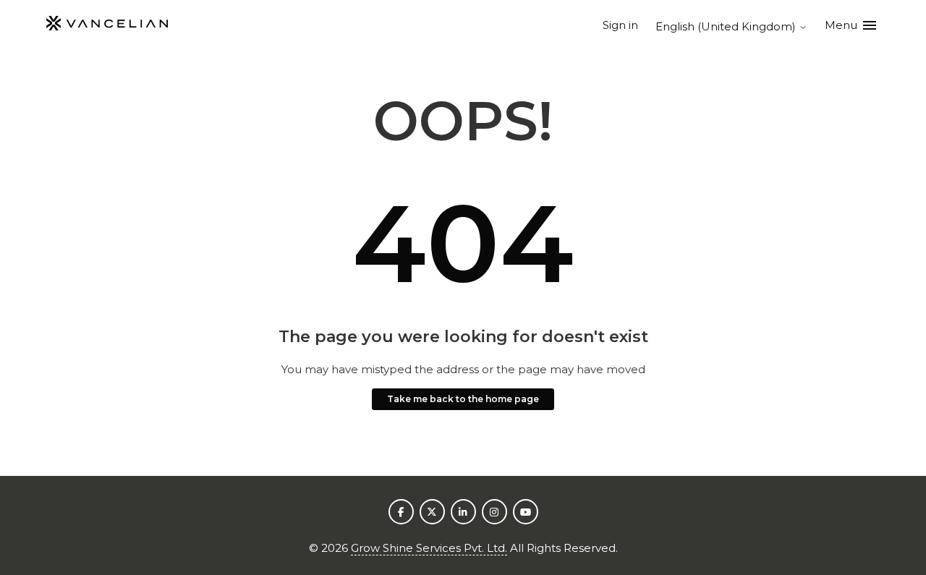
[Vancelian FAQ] (107, 25)
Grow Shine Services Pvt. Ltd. (429, 548)
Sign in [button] (620, 25)
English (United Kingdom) (727, 26)
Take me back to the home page (463, 398)
